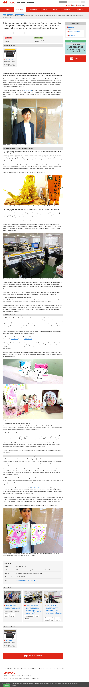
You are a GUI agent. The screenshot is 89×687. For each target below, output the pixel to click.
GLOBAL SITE (63, 2)
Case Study (20, 9)
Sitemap (6, 678)
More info (14, 685)
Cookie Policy (26, 678)
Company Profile (81, 5)
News (73, 5)
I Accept (7, 685)
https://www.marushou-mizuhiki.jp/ (25, 580)
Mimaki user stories (19, 14)
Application (33, 9)
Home (68, 5)
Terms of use (11, 678)
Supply (45, 9)
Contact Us (79, 9)
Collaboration (72, 35)
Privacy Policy (18, 678)
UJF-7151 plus (28, 90)
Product (8, 9)
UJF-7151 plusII (28, 339)
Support (55, 9)
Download (67, 9)
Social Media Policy (34, 678)
